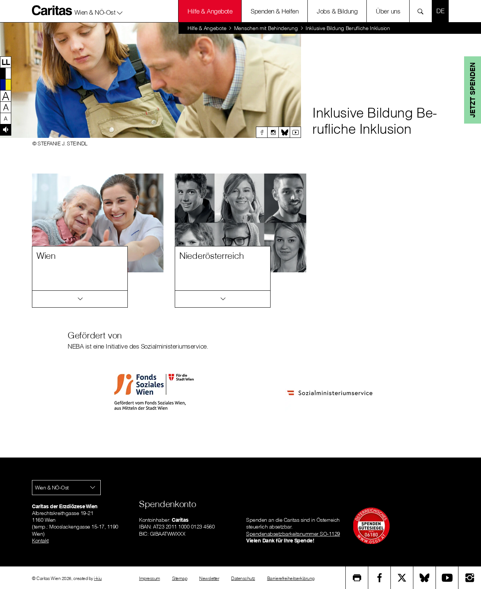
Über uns (388, 11)
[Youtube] (295, 132)
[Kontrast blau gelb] (5, 84)
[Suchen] (422, 11)
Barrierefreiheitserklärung (291, 578)
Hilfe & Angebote (210, 11)
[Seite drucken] (357, 577)
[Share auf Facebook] (379, 577)
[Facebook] (261, 132)
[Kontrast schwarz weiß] (5, 73)
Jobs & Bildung (337, 11)
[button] (98, 11)
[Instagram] (272, 132)
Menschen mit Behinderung (266, 28)
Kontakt (40, 540)
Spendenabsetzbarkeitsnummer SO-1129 (293, 533)
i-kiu (98, 578)
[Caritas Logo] (52, 10)
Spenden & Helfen (274, 11)
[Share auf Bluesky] (424, 577)
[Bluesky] (284, 132)
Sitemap (180, 578)
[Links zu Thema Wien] (80, 299)
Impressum (149, 578)
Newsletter (209, 578)
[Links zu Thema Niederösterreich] (223, 299)
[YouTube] (447, 577)
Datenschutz (243, 578)
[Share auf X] (402, 577)
